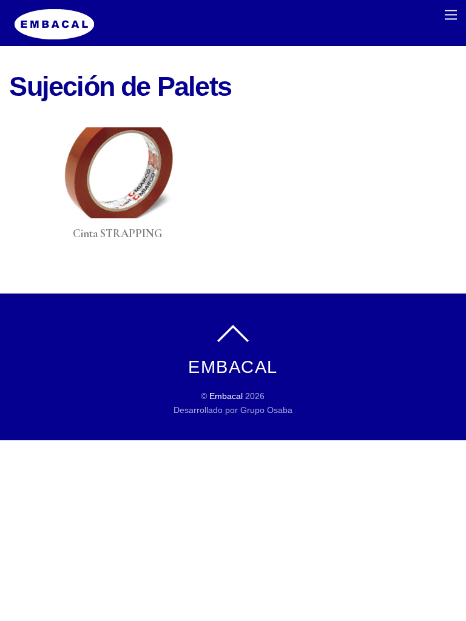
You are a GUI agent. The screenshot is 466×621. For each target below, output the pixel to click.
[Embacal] (54, 33)
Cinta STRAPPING (117, 233)
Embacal (226, 396)
